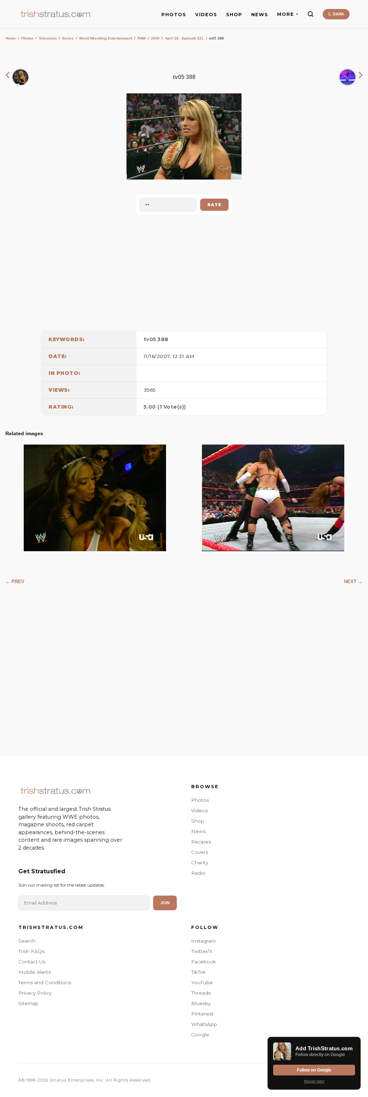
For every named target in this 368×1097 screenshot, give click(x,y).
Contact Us (31, 961)
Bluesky (201, 1003)
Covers (199, 852)
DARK (338, 14)
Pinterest (202, 1014)
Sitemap (28, 1003)
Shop (197, 821)
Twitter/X (201, 951)
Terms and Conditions (44, 982)
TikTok (198, 972)
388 (163, 339)
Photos (27, 38)
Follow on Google (314, 1070)
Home (11, 38)
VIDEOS (206, 14)
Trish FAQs (31, 951)
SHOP (234, 14)
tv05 (150, 339)
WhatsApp (204, 1024)
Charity (199, 862)
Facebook (203, 961)
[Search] (310, 14)
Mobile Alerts (34, 972)
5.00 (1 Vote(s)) (165, 407)
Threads (201, 993)
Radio (198, 873)
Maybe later (314, 1081)
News (198, 831)
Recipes (201, 842)
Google (200, 1034)
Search (27, 941)
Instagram (203, 941)
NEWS (259, 14)
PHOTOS (173, 14)
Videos (199, 810)
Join (165, 903)
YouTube (202, 982)
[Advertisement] (184, 271)
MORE (285, 14)
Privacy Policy (34, 993)
